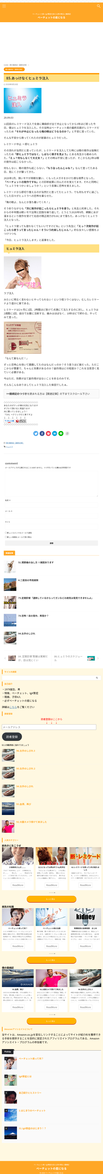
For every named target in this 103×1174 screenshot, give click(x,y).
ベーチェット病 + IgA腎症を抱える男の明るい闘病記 (51, 1165)
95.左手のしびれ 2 (25, 768)
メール (8, 511)
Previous (4, 868)
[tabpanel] (18, 868)
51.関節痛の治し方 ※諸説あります (36, 562)
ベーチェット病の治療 (18, 928)
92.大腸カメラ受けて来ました (31, 821)
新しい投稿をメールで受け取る (19, 537)
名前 (8, 500)
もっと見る (50, 899)
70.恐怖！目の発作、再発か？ (33, 615)
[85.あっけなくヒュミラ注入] (54, 433)
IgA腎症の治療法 (85, 928)
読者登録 (12, 737)
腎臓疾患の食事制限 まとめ (51, 928)
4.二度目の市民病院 (28, 580)
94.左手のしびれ (26, 633)
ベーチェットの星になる (51, 17)
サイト (7, 522)
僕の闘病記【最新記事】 (15, 443)
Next (98, 868)
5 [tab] (54, 892)
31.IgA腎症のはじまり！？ (32, 1128)
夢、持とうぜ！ (85, 867)
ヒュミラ (9, 446)
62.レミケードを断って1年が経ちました (52, 868)
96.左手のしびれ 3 (25, 750)
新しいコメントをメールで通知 (19, 532)
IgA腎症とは (25, 1076)
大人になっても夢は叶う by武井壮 (17, 867)
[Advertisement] (25, 42)
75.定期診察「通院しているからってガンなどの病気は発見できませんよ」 (56, 597)
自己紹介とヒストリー (30, 1092)
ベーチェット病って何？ (31, 1058)
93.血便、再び (23, 804)
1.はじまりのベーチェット (32, 1110)
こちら (13, 707)
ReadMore (17, 885)
